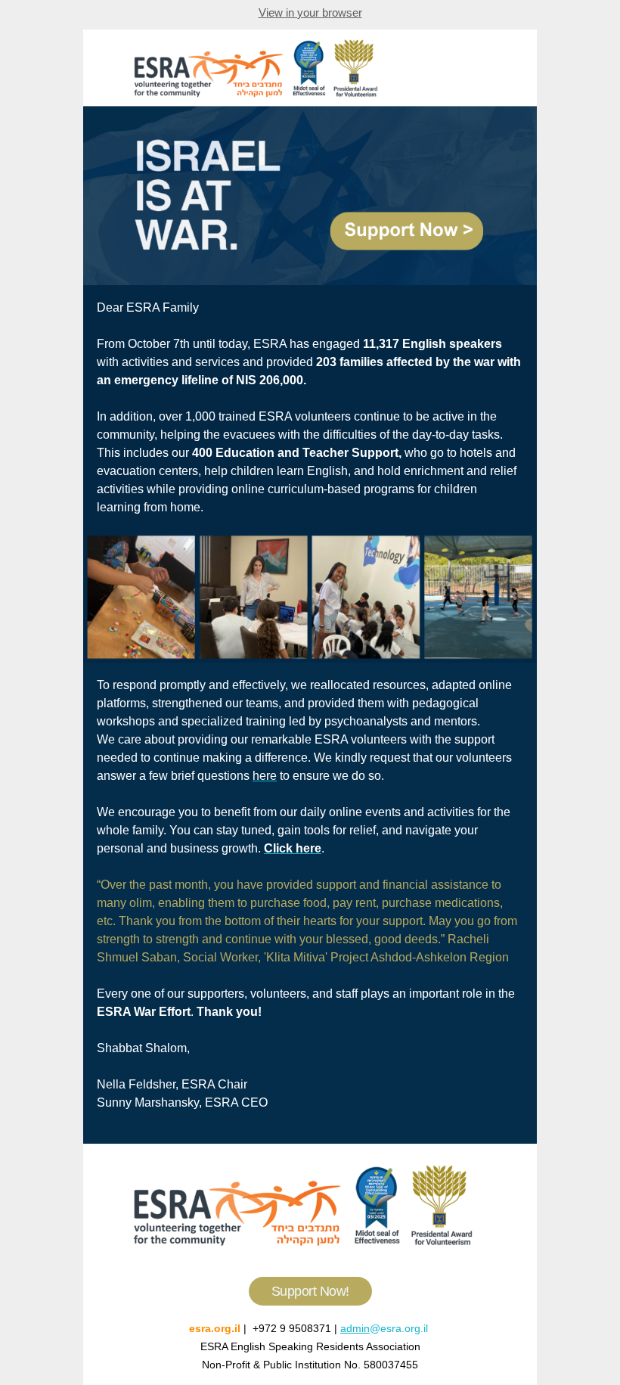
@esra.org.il (400, 1328)
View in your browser (310, 12)
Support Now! (310, 1291)
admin (355, 1328)
